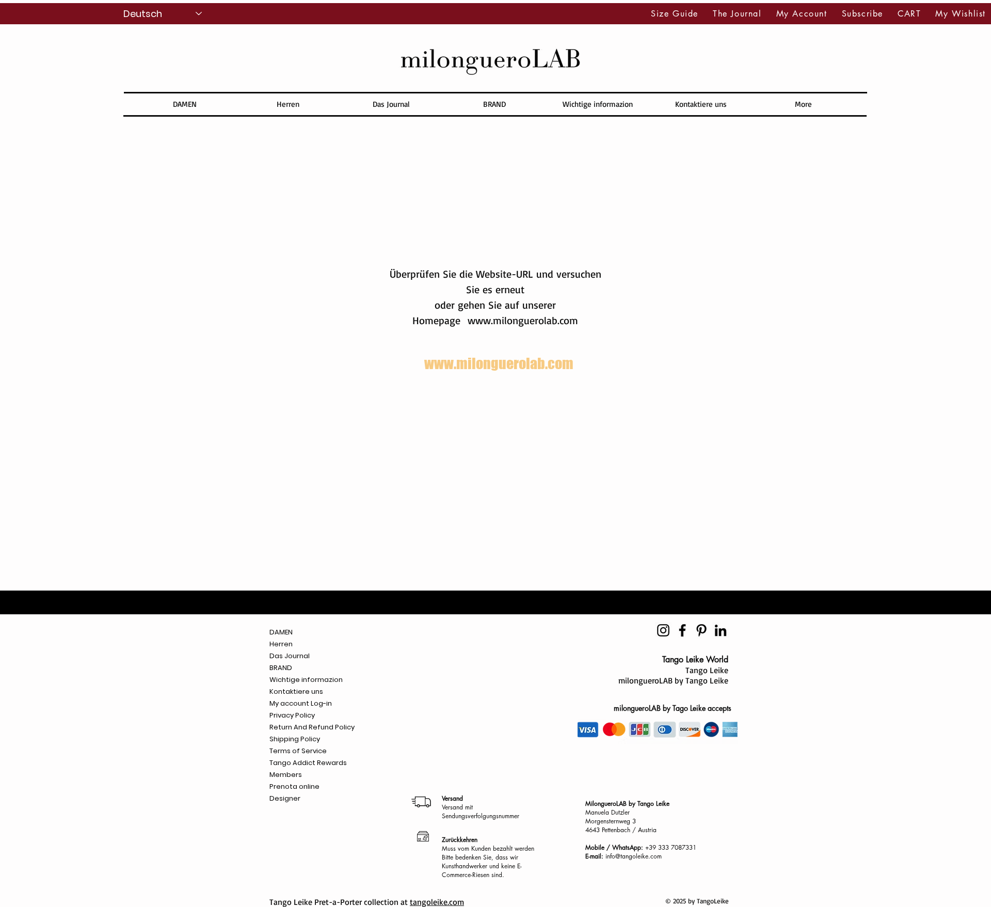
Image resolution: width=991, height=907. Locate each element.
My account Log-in (300, 703)
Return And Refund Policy (312, 727)
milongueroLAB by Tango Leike (673, 680)
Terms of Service (298, 751)
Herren (281, 644)
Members (285, 774)
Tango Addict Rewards (308, 763)
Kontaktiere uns (296, 691)
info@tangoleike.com (633, 856)
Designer (284, 798)
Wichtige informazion (306, 680)
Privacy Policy (292, 715)
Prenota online (294, 786)
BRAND (280, 668)
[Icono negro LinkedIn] (720, 630)
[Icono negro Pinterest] (701, 630)
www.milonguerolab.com (523, 320)
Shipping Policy (294, 739)
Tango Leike (706, 670)
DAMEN (281, 632)
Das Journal (289, 656)
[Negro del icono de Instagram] (663, 630)
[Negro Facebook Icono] (682, 630)
